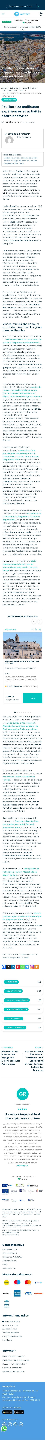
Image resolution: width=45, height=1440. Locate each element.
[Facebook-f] (10, 1424)
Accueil (4, 88)
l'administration (10, 122)
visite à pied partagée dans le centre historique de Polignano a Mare (22, 916)
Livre (33, 698)
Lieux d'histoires (29, 88)
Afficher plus (22, 1165)
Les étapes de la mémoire (13, 90)
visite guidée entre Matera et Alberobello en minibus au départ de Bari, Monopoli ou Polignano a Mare (20, 726)
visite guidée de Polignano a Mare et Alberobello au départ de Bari (21, 872)
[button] (15, 712)
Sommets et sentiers (15, 1028)
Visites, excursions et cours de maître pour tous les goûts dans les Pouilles (21, 159)
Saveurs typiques (14, 1018)
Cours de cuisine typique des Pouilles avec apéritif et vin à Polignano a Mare (21, 824)
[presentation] (34, 621)
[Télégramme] (27, 967)
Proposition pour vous (14, 163)
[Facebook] (4, 967)
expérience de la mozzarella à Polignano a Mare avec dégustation (22, 516)
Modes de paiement (17, 1274)
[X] (8, 967)
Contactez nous (13, 1244)
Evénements (15, 88)
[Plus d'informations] (36, 967)
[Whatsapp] (22, 967)
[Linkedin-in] (21, 1424)
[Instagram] (32, 967)
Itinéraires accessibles (17, 1009)
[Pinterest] (18, 967)
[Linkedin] (13, 967)
